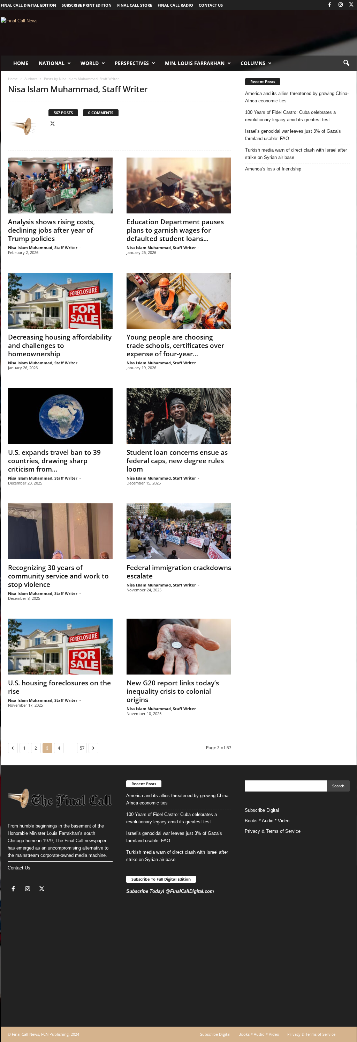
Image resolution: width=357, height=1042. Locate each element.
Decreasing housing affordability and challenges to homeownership (60, 345)
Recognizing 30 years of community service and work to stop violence (58, 576)
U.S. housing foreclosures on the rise (59, 687)
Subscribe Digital (262, 810)
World (90, 63)
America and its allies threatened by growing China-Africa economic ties (297, 97)
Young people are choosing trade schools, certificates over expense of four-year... (175, 345)
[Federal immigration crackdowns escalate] (179, 531)
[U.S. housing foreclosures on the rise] (60, 647)
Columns (253, 63)
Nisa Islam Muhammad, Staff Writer (42, 247)
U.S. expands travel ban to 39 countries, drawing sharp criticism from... (54, 461)
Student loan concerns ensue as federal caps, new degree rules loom (177, 461)
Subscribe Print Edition (87, 5)
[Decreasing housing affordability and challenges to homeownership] (60, 301)
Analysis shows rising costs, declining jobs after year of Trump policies (51, 230)
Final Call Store (134, 5)
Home (20, 63)
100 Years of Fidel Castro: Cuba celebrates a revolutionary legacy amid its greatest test (290, 116)
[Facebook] (330, 5)
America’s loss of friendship (273, 169)
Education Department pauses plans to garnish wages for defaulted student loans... (175, 230)
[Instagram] (340, 5)
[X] (351, 5)
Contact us (211, 5)
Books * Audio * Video (267, 820)
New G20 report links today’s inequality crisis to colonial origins (173, 691)
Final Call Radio (175, 5)
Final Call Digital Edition (28, 5)
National (51, 63)
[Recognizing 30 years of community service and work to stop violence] (60, 531)
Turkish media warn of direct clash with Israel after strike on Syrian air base (296, 153)
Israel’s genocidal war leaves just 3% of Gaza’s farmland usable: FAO (293, 135)
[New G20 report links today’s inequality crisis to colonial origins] (179, 647)
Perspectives (132, 63)
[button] (346, 63)
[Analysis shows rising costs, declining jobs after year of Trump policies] (60, 185)
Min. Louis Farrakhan (195, 63)
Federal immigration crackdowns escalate (179, 572)
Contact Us (19, 867)
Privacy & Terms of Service (273, 831)
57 (81, 748)
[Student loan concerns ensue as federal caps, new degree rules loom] (179, 416)
